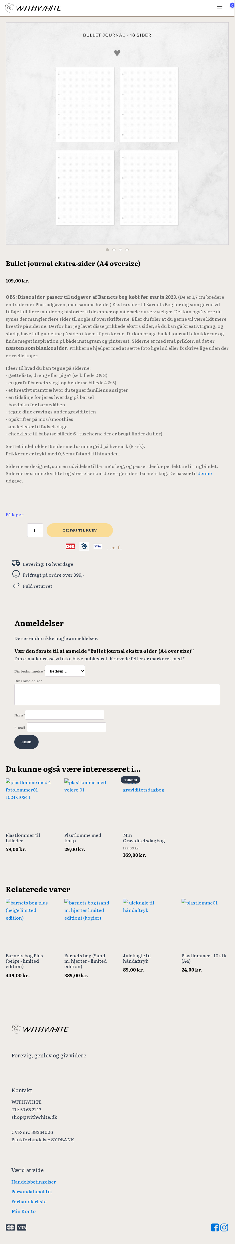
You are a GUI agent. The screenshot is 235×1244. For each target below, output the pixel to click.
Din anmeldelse (28, 680)
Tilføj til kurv (80, 530)
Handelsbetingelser (33, 1181)
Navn (19, 715)
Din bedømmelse (29, 671)
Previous (12, 131)
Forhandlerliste (29, 1201)
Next (222, 131)
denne (205, 473)
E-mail (20, 727)
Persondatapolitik (31, 1191)
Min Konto (23, 1210)
